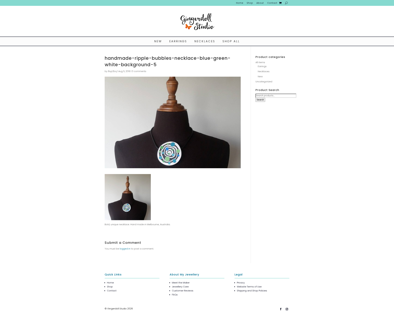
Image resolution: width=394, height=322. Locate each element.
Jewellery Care (180, 286)
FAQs (175, 294)
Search (260, 99)
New (158, 41)
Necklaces (204, 41)
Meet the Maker (181, 282)
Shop (250, 3)
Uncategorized (263, 81)
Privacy (241, 282)
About (260, 3)
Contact (272, 3)
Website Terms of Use (249, 286)
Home (239, 3)
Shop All (231, 41)
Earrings (178, 41)
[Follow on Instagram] (286, 309)
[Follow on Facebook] (280, 309)
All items (260, 62)
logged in (125, 248)
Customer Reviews (182, 290)
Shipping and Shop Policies (252, 290)
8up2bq (112, 71)
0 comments (139, 71)
